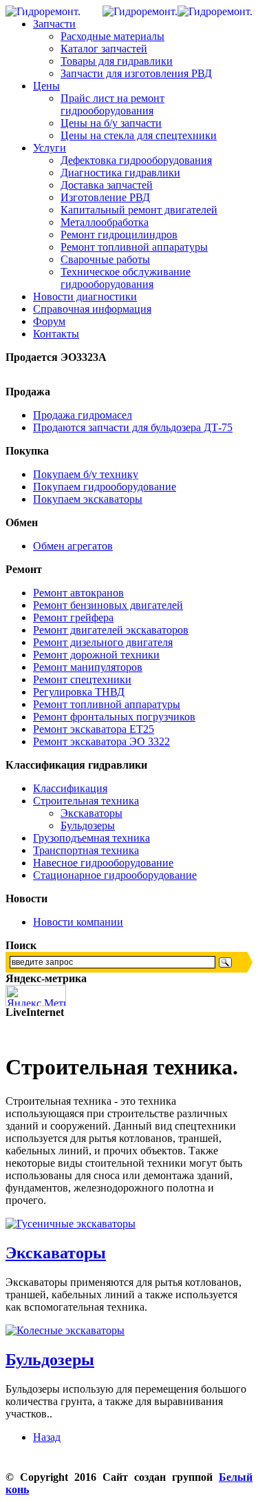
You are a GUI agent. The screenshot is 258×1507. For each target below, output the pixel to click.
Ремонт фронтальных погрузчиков (114, 717)
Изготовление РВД (105, 197)
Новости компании (78, 922)
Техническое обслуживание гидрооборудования (126, 278)
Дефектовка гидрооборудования (136, 160)
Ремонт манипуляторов (87, 667)
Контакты (56, 334)
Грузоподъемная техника (91, 838)
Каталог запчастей (104, 48)
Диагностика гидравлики (120, 172)
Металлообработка (105, 222)
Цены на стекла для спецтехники (139, 135)
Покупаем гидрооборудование (104, 486)
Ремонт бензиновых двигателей (108, 605)
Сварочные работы (105, 259)
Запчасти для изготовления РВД (136, 73)
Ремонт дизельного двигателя (103, 642)
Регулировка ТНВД (79, 692)
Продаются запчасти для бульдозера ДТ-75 (133, 427)
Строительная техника (86, 801)
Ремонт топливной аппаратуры (134, 247)
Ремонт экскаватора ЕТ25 (93, 729)
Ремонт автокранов (78, 593)
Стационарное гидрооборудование (115, 875)
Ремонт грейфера (73, 617)
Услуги (49, 148)
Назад (47, 1437)
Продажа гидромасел (82, 415)
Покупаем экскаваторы (87, 499)
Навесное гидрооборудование (103, 863)
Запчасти (54, 24)
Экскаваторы (91, 813)
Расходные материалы (112, 36)
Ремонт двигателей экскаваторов (111, 630)
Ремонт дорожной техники (96, 655)
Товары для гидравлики (117, 61)
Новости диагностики (85, 296)
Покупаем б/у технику (85, 474)
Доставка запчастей (107, 185)
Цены (46, 86)
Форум (49, 321)
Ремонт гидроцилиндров (119, 234)
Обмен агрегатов (73, 546)
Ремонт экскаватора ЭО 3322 (101, 741)
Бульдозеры (88, 825)
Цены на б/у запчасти (111, 123)
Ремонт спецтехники (82, 679)
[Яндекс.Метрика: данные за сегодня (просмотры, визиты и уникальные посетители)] (36, 995)
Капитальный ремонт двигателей (139, 210)
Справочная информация (92, 309)
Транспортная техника (86, 850)
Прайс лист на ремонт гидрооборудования (112, 104)
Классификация (70, 788)
